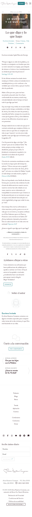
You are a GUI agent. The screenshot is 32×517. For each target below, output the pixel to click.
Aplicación (16, 408)
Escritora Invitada (8, 41)
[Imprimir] (24, 47)
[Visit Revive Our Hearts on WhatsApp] (12, 435)
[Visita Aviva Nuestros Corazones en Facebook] (8, 435)
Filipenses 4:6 (11, 224)
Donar (21, 3)
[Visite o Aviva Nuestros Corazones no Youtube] (16, 435)
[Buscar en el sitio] (26, 3)
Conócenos (16, 420)
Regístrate (7, 459)
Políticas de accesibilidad (16, 501)
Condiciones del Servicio (16, 498)
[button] (30, 3)
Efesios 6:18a (6, 176)
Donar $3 (8, 284)
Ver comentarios (16, 349)
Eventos (16, 411)
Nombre (5, 449)
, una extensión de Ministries (16, 491)
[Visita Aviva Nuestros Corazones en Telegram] (24, 435)
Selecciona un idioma (15, 504)
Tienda (16, 405)
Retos (16, 399)
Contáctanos (16, 417)
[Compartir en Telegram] (7, 47)
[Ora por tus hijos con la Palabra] (3, 12)
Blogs (16, 396)
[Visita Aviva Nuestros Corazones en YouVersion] (28, 435)
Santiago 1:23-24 (7, 74)
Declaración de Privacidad (16, 495)
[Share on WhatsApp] (16, 47)
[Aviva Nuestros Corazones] (9, 3)
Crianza (22, 41)
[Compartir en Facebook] (12, 47)
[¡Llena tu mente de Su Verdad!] (29, 12)
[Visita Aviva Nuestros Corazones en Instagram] (3, 435)
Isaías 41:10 (5, 157)
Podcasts (16, 393)
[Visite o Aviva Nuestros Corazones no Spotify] (20, 435)
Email (4, 454)
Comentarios (20, 43)
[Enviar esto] (20, 47)
